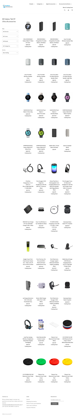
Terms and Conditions (31, 405)
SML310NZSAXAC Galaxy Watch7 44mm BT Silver (28, 40)
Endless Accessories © (6, 414)
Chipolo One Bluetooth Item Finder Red (54, 376)
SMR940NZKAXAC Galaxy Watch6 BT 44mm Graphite (41, 147)
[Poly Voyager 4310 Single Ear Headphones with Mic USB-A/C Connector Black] (41, 168)
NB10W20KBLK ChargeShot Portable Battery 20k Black (41, 40)
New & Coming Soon (68, 7)
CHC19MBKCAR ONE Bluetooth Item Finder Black (28, 376)
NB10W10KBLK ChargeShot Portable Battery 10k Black (54, 40)
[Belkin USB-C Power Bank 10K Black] (54, 133)
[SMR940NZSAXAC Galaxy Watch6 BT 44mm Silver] (28, 133)
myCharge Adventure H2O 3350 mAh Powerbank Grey (28, 299)
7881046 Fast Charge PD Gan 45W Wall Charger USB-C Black (28, 223)
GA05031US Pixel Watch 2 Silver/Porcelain (41, 111)
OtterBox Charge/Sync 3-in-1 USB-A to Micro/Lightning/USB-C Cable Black (28, 184)
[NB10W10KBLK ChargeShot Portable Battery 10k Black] (54, 26)
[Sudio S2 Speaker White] (67, 133)
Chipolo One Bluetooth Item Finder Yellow (67, 376)
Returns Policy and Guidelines (33, 403)
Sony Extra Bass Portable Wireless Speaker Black (54, 76)
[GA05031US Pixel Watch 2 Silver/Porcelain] (41, 97)
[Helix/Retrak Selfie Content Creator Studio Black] (41, 325)
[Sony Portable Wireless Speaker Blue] (67, 26)
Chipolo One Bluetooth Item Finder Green (41, 376)
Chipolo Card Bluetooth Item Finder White (54, 338)
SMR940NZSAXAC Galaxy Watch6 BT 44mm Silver (28, 147)
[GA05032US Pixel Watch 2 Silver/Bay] (28, 97)
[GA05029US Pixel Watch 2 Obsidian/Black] (54, 97)
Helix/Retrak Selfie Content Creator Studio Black (41, 338)
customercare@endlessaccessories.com (12, 404)
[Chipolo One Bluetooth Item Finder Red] (54, 362)
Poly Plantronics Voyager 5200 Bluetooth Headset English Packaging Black (54, 301)
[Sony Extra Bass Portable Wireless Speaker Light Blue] (67, 62)
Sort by (3, 50)
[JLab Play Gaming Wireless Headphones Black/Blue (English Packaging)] (28, 325)
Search (28, 399)
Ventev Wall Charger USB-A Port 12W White (41, 299)
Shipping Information (31, 401)
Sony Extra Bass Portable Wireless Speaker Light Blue (67, 76)
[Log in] (68, 10)
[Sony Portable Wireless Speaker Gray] (28, 62)
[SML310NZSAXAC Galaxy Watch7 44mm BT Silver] (28, 26)
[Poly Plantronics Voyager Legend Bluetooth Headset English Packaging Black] (54, 247)
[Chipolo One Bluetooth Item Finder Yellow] (67, 362)
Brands (31, 4)
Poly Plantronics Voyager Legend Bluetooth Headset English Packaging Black (54, 262)
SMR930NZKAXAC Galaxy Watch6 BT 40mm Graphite (67, 111)
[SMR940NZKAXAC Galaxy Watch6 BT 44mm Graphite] (41, 133)
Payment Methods (30, 407)
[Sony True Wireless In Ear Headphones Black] (41, 209)
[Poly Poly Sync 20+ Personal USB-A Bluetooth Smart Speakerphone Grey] (41, 247)
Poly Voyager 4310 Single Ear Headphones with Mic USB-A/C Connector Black (41, 184)
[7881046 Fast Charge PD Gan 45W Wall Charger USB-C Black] (28, 209)
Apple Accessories (50, 4)
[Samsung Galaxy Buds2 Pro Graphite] (67, 209)
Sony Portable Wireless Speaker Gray (28, 76)
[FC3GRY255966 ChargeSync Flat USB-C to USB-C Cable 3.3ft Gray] (54, 209)
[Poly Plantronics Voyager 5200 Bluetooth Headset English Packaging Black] (54, 286)
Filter (3, 28)
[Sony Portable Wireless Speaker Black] (41, 62)
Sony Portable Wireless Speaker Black (41, 76)
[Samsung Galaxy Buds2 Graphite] (67, 286)
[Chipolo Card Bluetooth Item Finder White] (54, 325)
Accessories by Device (64, 4)
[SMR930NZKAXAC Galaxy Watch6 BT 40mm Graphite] (67, 97)
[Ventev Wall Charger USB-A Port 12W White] (41, 286)
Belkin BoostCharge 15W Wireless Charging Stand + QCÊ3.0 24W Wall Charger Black (67, 262)
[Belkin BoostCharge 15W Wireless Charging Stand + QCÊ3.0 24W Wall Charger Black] (67, 247)
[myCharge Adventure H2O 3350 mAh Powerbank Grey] (28, 286)
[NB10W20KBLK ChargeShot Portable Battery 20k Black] (41, 26)
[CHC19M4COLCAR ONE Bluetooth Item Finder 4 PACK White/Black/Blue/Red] (67, 325)
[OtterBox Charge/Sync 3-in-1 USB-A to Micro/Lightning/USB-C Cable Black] (28, 168)
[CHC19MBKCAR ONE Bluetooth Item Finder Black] (28, 362)
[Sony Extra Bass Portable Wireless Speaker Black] (54, 62)
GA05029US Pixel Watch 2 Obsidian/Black (54, 111)
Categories (39, 4)
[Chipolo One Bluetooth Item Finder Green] (41, 362)
